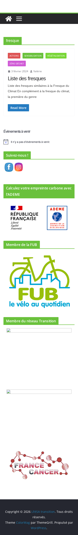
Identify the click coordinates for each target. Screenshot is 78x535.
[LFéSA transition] (8, 18)
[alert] (39, 141)
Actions (14, 55)
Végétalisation (56, 55)
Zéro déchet (17, 63)
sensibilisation (33, 55)
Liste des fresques (27, 78)
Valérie (37, 71)
